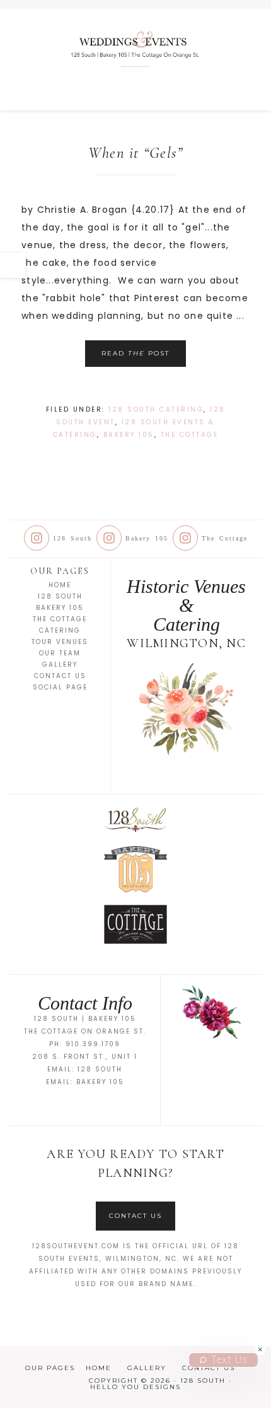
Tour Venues (60, 642)
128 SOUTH (100, 1069)
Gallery (60, 664)
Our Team (60, 653)
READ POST (135, 353)
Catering (60, 630)
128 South (135, 59)
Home (60, 585)
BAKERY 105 (100, 1082)
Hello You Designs (135, 1387)
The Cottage (190, 434)
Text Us (229, 1360)
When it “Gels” (135, 152)
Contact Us (60, 676)
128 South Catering (156, 409)
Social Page (60, 687)
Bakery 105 (128, 434)
